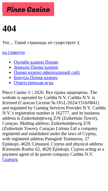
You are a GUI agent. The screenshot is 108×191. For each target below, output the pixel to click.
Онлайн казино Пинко (36, 62)
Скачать (10, 159)
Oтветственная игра (33, 82)
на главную (13, 52)
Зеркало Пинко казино (36, 67)
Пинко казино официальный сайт (47, 72)
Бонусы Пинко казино (36, 77)
